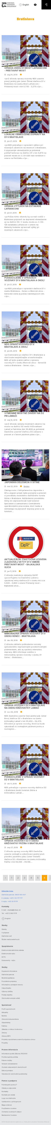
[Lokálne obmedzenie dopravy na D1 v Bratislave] (25, 117)
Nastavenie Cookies (9, 1115)
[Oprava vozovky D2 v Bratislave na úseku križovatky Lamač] (25, 688)
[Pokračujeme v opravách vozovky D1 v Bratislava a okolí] (25, 261)
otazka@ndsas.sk (14, 910)
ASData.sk (46, 1122)
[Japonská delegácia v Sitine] (25, 465)
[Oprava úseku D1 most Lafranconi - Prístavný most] (25, 51)
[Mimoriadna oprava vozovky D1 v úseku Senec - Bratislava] (25, 616)
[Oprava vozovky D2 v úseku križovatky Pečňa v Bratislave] (25, 824)
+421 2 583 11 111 (11, 913)
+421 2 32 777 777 (16, 898)
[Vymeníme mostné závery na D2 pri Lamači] (25, 396)
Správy (26, 486)
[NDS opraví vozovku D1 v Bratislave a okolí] (25, 327)
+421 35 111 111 (13, 901)
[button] (35, 4)
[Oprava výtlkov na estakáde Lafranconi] (25, 189)
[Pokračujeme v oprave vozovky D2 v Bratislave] (25, 760)
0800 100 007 (20, 895)
